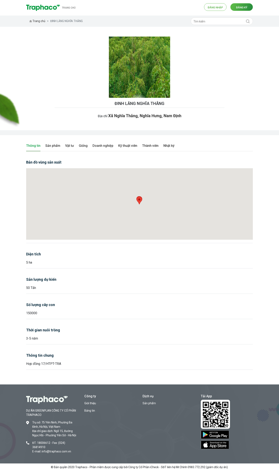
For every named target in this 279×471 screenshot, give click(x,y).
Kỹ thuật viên (127, 146)
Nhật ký (168, 146)
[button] (139, 200)
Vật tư (69, 146)
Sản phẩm (52, 146)
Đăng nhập (215, 7)
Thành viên (150, 146)
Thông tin (33, 146)
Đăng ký (241, 7)
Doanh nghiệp (103, 146)
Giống (83, 146)
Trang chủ (69, 7)
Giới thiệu (90, 403)
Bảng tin (89, 410)
